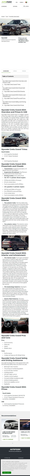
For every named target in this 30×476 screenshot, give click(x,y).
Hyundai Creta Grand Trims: (12, 84)
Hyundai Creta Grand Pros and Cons (14, 98)
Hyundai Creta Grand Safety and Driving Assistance (14, 102)
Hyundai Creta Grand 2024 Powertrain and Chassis (14, 88)
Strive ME (7, 457)
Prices (24, 71)
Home (2, 16)
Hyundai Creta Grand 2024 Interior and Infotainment (14, 95)
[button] (2, 27)
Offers (15, 6)
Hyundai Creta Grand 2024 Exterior (14, 91)
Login (27, 6)
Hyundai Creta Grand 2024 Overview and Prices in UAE (15, 81)
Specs (15, 71)
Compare (4, 6)
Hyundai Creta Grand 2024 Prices (14, 105)
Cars (7, 16)
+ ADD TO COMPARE (7, 439)
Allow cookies (7, 472)
